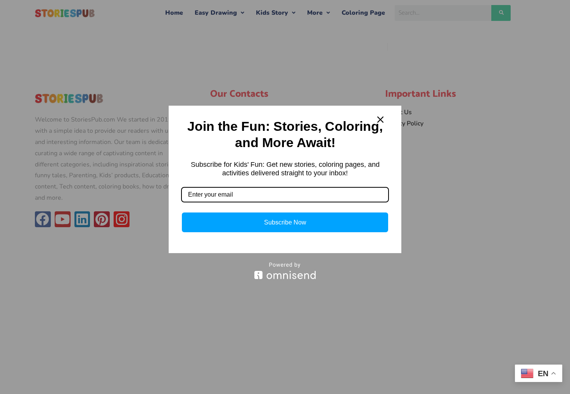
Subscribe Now (285, 222)
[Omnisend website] (285, 270)
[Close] (380, 120)
